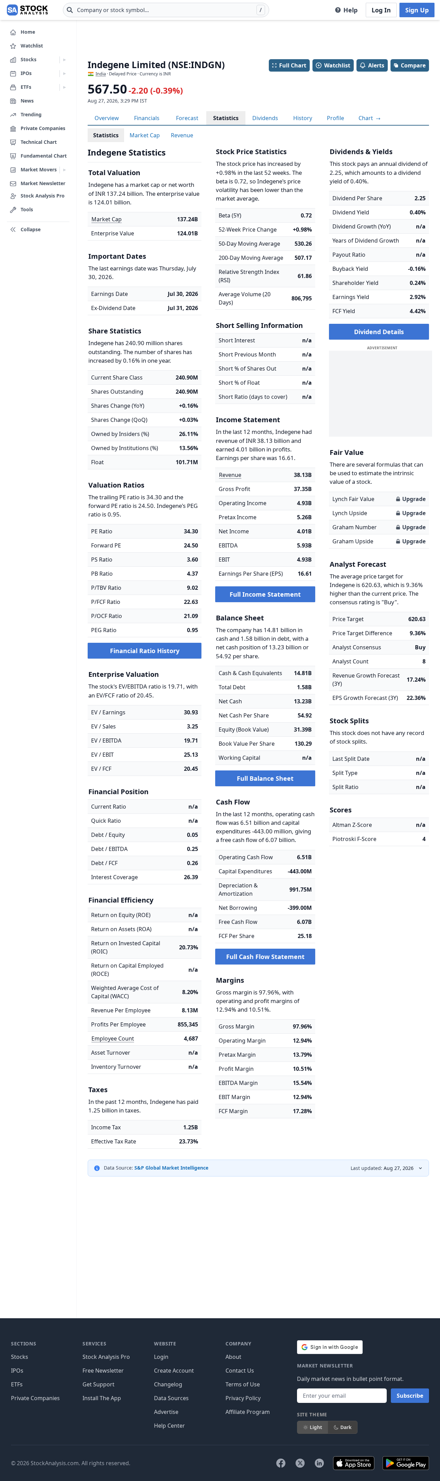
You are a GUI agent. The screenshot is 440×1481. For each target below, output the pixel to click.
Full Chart (292, 65)
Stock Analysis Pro (106, 1357)
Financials (147, 118)
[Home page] (27, 10)
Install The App (101, 1398)
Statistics (226, 118)
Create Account (174, 1370)
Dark (346, 1427)
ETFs (17, 1384)
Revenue (182, 135)
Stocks (19, 1357)
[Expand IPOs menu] (64, 73)
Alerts (376, 65)
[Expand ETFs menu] (64, 87)
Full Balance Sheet (265, 778)
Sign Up (417, 10)
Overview (107, 118)
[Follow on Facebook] (280, 1463)
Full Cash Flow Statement (265, 956)
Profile (335, 118)
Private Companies (35, 1398)
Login (161, 1357)
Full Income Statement (265, 594)
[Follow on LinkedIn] (319, 1463)
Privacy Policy (243, 1398)
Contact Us (240, 1370)
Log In (381, 10)
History (302, 118)
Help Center (169, 1425)
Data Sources (171, 1398)
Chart (366, 118)
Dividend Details (379, 332)
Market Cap (145, 135)
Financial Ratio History (144, 651)
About (233, 1357)
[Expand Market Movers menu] (64, 170)
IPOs (17, 1370)
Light (316, 1427)
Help (350, 10)
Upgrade (414, 499)
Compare (413, 65)
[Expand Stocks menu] (64, 59)
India (101, 74)
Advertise (166, 1412)
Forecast (187, 118)
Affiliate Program (248, 1412)
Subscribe (410, 1395)
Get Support (98, 1384)
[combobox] (166, 10)
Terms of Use (243, 1384)
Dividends (265, 118)
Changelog (168, 1384)
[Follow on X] (300, 1463)
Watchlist (337, 65)
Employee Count (112, 1038)
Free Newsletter (103, 1370)
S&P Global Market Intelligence (171, 1167)
